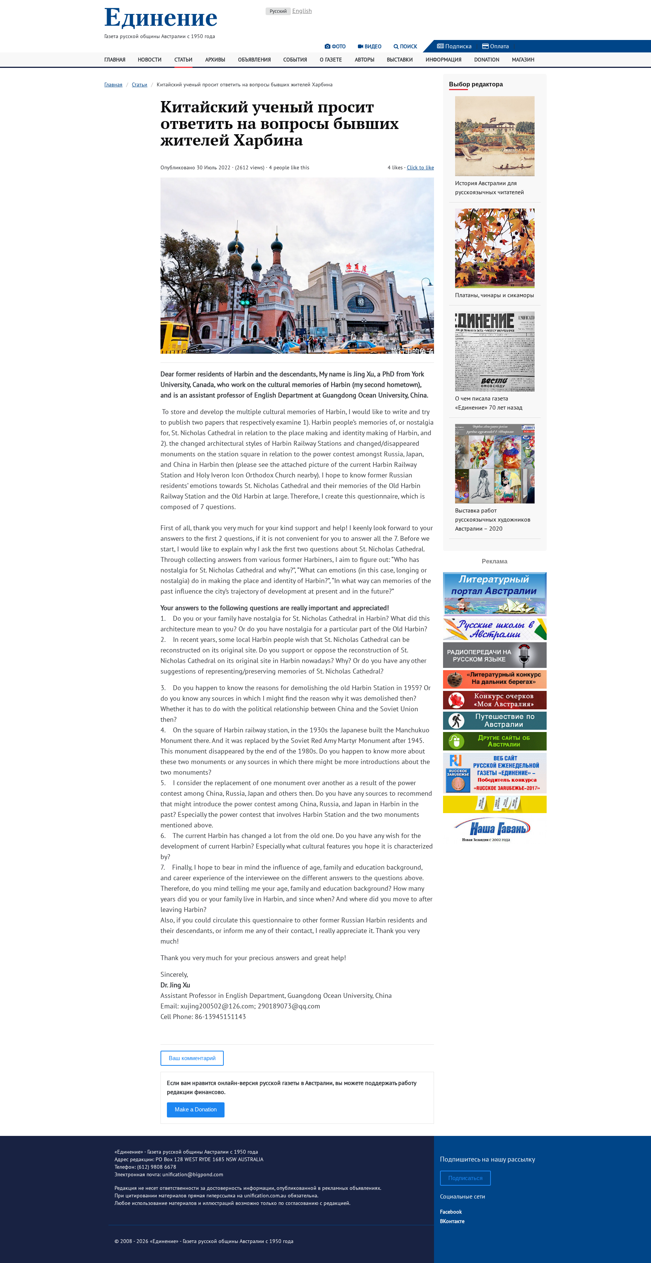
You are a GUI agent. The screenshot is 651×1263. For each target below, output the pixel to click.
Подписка (458, 46)
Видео (372, 46)
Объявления (254, 59)
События (295, 59)
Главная (114, 59)
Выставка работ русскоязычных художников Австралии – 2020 (492, 519)
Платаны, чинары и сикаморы (494, 295)
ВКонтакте (452, 1221)
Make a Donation (196, 1109)
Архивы (215, 59)
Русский (278, 11)
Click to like (420, 167)
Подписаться (465, 1178)
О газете (331, 59)
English (302, 10)
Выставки (400, 59)
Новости (150, 59)
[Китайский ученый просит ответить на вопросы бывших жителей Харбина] (297, 351)
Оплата (499, 46)
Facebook (451, 1211)
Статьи (183, 59)
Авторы (364, 59)
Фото (338, 46)
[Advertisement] (495, 894)
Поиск (408, 46)
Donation (486, 59)
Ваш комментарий (192, 1058)
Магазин (523, 59)
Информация (444, 59)
